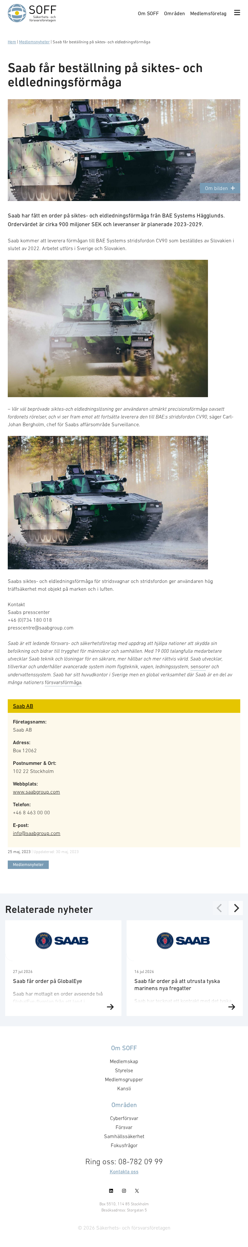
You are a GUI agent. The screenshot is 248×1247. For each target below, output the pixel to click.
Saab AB (23, 706)
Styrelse (124, 1070)
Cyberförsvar (124, 1118)
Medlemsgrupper (124, 1079)
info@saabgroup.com (36, 833)
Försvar (124, 1127)
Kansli (124, 1088)
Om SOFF (148, 13)
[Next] (236, 908)
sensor (198, 666)
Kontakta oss (124, 1171)
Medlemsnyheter (34, 41)
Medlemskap (124, 1061)
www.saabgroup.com (36, 792)
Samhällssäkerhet (124, 1136)
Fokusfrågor (124, 1145)
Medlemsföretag (208, 13)
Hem (12, 41)
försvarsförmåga (63, 682)
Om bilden (216, 188)
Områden (174, 13)
